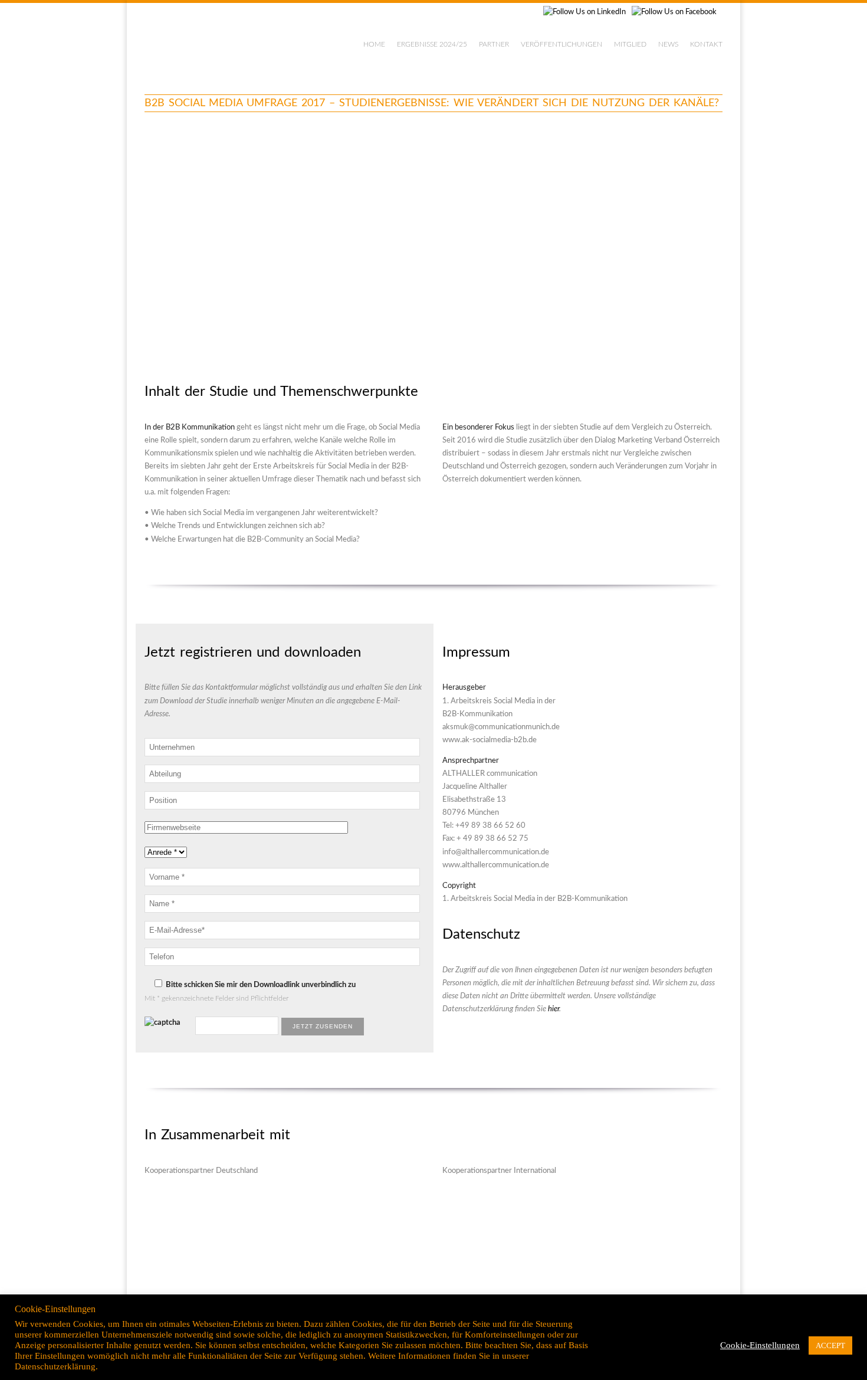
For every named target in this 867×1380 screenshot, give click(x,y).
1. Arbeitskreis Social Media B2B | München (240, 41)
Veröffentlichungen (561, 44)
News (668, 44)
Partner (494, 44)
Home (374, 44)
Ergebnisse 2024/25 (432, 44)
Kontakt (706, 44)
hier (553, 1009)
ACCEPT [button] (830, 1345)
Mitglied (630, 44)
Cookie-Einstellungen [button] (760, 1345)
